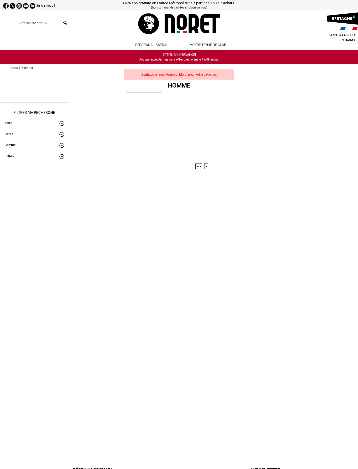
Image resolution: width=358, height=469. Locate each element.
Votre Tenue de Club (208, 45)
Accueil (15, 67)
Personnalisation (151, 45)
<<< (199, 166)
